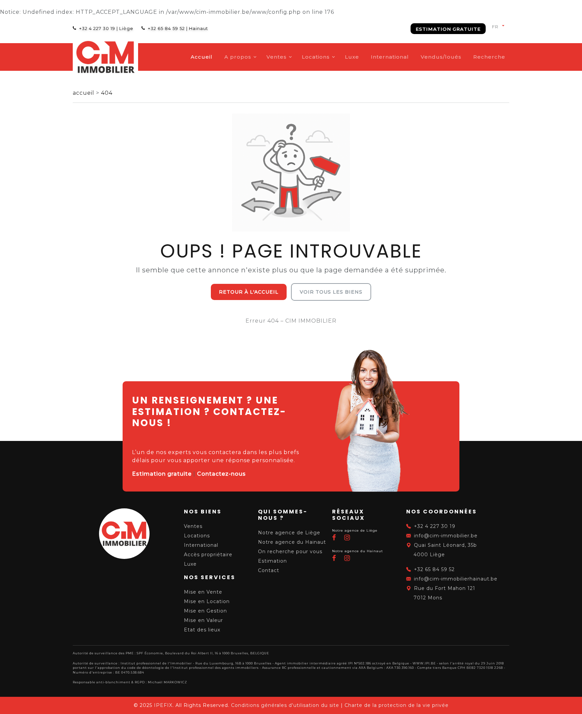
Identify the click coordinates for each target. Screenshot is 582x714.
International (390, 57)
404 (106, 93)
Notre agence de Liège (289, 533)
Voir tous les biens (331, 292)
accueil (84, 93)
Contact (268, 570)
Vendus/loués (441, 57)
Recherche (489, 57)
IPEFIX (163, 705)
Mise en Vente (203, 592)
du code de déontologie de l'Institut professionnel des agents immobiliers (190, 668)
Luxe (352, 57)
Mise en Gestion (205, 611)
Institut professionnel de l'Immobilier (156, 663)
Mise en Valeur (203, 620)
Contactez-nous (221, 474)
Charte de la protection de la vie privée (397, 705)
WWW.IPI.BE (424, 663)
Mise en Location (207, 601)
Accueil (202, 57)
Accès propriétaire (208, 555)
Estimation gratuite (448, 29)
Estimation (272, 561)
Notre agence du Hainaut (292, 542)
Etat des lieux (202, 630)
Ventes (276, 57)
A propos (237, 57)
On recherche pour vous (290, 551)
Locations (316, 57)
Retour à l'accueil (249, 292)
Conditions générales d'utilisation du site (285, 705)
